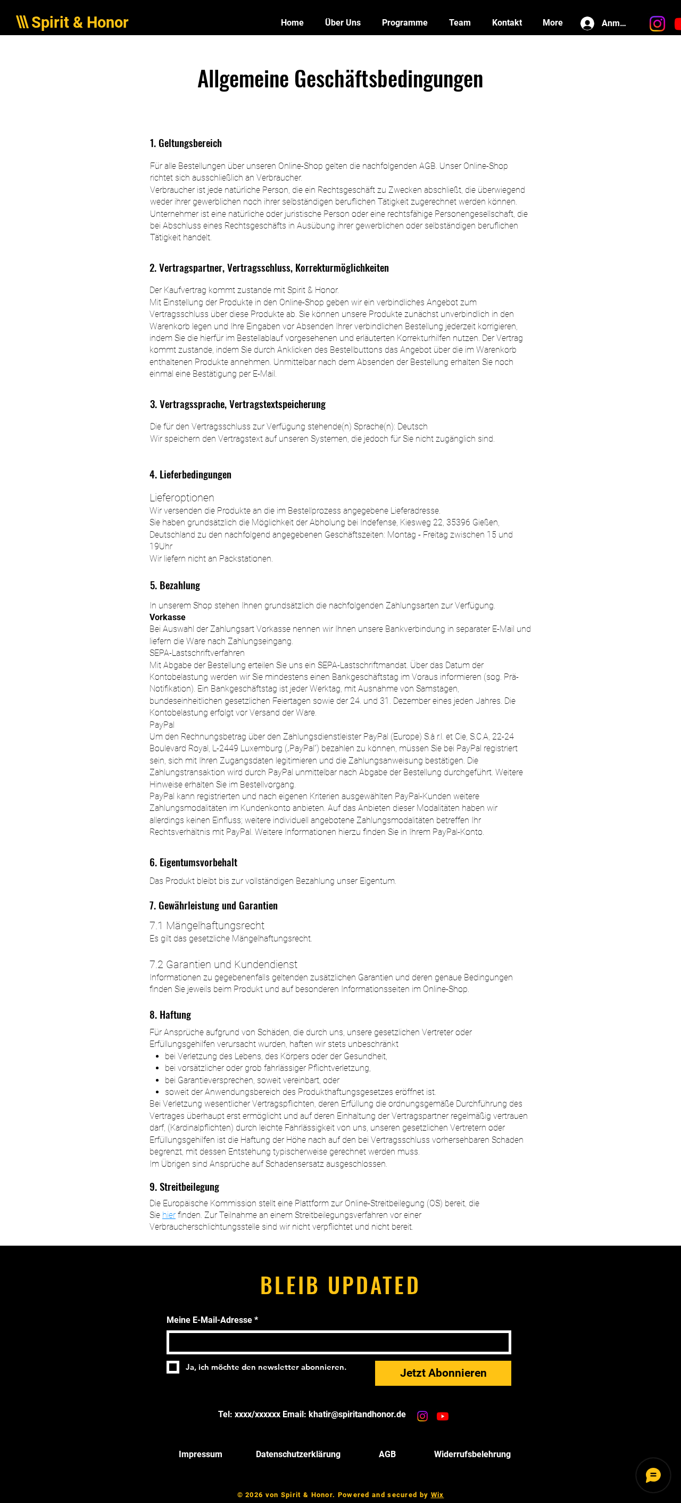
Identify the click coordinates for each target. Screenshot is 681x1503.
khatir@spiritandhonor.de (357, 1414)
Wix (437, 1495)
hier (169, 1215)
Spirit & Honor (80, 22)
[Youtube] (443, 1416)
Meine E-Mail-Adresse (212, 1320)
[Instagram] (657, 23)
